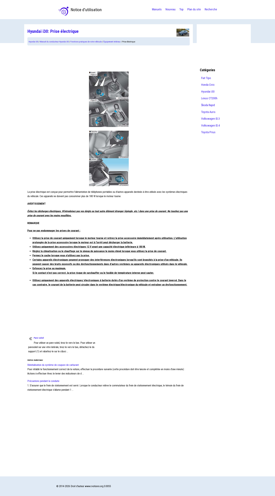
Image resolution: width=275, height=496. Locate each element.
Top (181, 9)
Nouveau (171, 9)
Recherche (211, 9)
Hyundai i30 (33, 41)
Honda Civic (208, 84)
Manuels (157, 9)
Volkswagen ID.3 (210, 118)
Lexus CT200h (209, 98)
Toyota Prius (208, 132)
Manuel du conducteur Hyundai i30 (54, 41)
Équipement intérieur (111, 41)
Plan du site (194, 9)
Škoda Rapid (208, 105)
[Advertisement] (108, 58)
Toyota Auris (208, 112)
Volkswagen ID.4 (210, 125)
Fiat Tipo (206, 78)
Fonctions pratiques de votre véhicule (86, 41)
